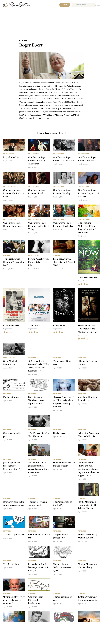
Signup (64, 5)
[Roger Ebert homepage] (16, 4)
